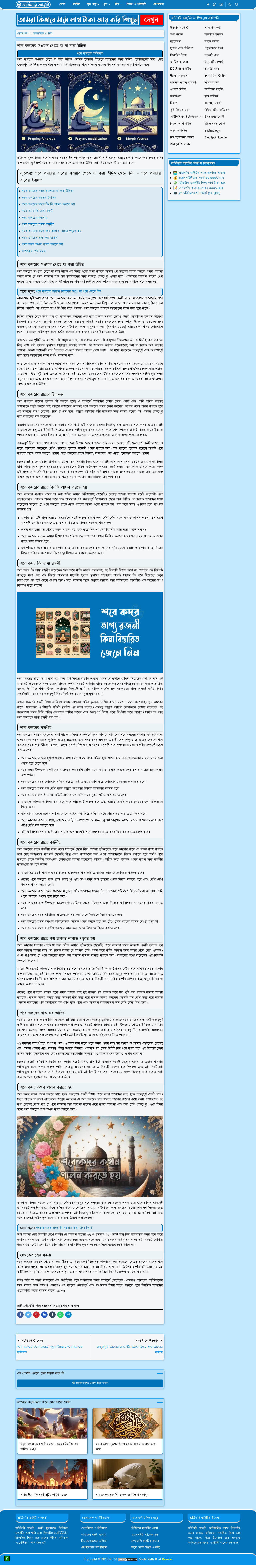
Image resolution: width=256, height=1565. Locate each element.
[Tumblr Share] (52, 1314)
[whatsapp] (214, 4)
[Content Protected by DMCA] (128, 1559)
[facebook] (208, 4)
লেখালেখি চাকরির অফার (145, 1541)
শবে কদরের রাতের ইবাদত (39, 197)
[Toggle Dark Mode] (230, 4)
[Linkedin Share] (44, 1314)
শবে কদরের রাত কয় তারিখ (39, 238)
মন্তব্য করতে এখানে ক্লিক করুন (92, 1383)
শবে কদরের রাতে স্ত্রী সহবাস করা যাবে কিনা (64, 1228)
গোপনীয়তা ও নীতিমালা (94, 1528)
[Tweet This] (28, 1314)
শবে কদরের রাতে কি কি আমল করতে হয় (48, 204)
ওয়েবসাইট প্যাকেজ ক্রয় (145, 1534)
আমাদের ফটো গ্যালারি (93, 1534)
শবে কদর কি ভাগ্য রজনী (37, 211)
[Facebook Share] (20, 1314)
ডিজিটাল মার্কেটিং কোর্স (144, 1528)
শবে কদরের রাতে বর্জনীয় (38, 224)
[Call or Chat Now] (7, 1558)
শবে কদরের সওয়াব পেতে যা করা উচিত (47, 191)
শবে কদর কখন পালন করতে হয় (42, 244)
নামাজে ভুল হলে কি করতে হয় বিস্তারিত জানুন (122, 1495)
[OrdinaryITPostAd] (90, 19)
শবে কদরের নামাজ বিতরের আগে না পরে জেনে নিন (68, 291)
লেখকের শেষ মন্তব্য (34, 251)
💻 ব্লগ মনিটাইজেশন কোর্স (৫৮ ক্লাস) (196, 193)
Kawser (167, 1559)
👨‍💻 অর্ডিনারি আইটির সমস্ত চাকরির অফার (199, 173)
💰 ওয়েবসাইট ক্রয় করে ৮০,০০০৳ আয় (198, 178)
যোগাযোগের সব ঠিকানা (94, 1547)
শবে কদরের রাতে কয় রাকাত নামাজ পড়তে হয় (51, 231)
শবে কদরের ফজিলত (90, 53)
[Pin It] (36, 1314)
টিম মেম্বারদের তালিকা (94, 1541)
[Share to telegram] (68, 1314)
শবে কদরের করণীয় (34, 217)
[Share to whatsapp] (60, 1314)
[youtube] (221, 4)
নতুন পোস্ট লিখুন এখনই (145, 1547)
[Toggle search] (236, 4)
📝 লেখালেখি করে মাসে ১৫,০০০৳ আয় (198, 188)
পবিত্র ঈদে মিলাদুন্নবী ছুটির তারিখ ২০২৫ (44, 1495)
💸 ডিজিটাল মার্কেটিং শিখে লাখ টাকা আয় (199, 183)
